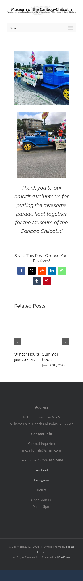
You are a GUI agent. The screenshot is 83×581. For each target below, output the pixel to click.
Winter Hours (26, 354)
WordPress (64, 557)
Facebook (41, 470)
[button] (17, 341)
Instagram (41, 480)
